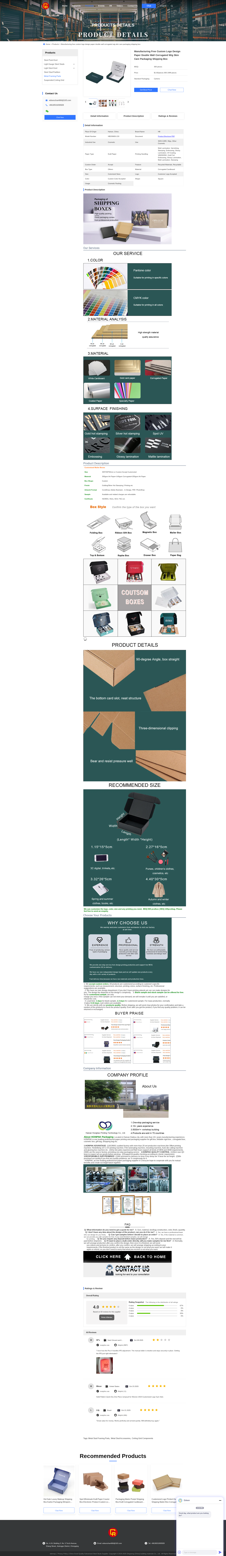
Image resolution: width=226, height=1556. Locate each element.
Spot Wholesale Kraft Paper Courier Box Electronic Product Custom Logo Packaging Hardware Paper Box (95, 1500)
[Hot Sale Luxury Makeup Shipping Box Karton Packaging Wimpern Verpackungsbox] (59, 1481)
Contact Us (133, 6)
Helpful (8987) (123, 1345)
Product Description (134, 116)
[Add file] (179, 1552)
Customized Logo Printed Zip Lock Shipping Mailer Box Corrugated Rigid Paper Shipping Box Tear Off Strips (166, 1500)
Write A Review (106, 1317)
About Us (76, 6)
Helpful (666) (122, 1415)
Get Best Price (146, 90)
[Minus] (220, 1500)
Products (89, 6)
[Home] (46, 5)
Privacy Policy (63, 1554)
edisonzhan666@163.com (60, 100)
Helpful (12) (122, 1391)
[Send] (220, 1552)
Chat (149, 6)
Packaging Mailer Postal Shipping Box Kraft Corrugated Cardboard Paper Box (130, 1500)
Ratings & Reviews (167, 116)
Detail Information (100, 116)
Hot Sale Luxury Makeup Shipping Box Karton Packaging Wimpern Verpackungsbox (58, 1500)
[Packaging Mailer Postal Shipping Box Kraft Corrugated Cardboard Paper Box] (131, 1481)
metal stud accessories (120, 1438)
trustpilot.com (104, 1345)
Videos (120, 6)
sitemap (53, 1554)
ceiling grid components (142, 1438)
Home (64, 6)
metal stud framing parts (98, 1438)
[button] (46, 1486)
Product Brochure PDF (166, 136)
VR (110, 6)
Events (101, 6)
